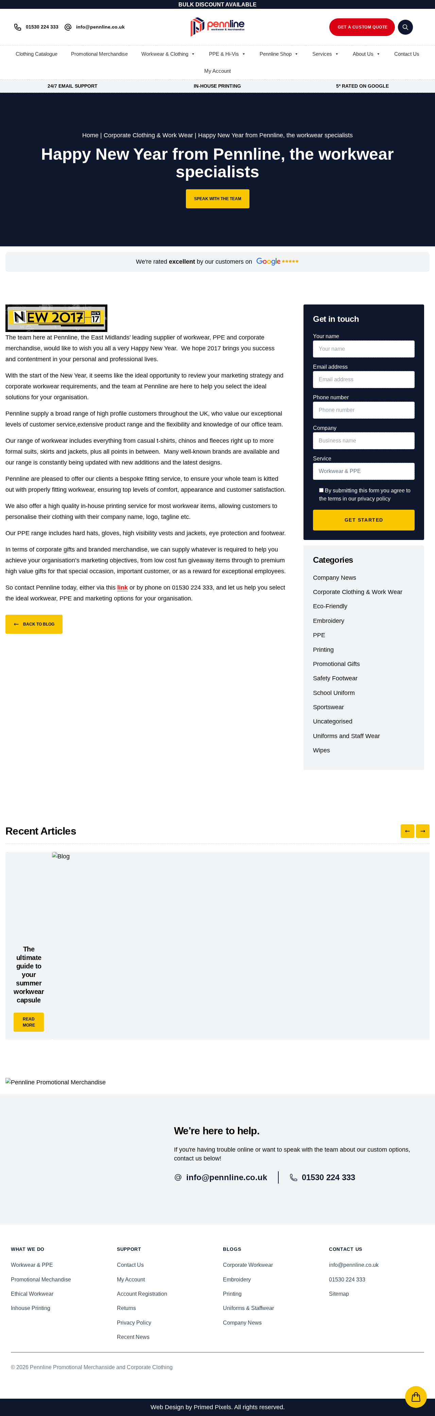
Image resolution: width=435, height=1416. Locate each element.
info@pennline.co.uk (354, 1265)
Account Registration (142, 1294)
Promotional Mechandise (41, 1279)
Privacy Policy (134, 1323)
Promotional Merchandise (99, 54)
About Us (363, 54)
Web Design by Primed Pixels (191, 1407)
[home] (217, 27)
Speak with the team (217, 198)
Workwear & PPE (32, 1265)
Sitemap (339, 1294)
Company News (334, 577)
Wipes (321, 750)
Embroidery (328, 620)
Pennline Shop (276, 54)
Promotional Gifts (336, 664)
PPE (319, 635)
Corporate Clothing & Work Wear (148, 135)
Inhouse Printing (30, 1308)
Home (90, 135)
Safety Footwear (335, 678)
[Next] (423, 831)
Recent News (133, 1337)
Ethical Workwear (32, 1294)
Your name (326, 336)
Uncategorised (332, 721)
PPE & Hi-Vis (224, 54)
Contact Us (406, 54)
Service (322, 458)
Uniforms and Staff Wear (346, 736)
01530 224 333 (347, 1279)
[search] (405, 27)
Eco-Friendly (330, 606)
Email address (330, 367)
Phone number (331, 397)
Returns (126, 1308)
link (122, 587)
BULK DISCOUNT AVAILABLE (217, 4)
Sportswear (328, 707)
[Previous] (407, 831)
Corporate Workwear (248, 1265)
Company (324, 428)
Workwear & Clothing (164, 54)
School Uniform (334, 692)
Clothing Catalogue (36, 54)
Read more (29, 1022)
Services (322, 54)
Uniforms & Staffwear (248, 1308)
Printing (323, 649)
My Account (217, 71)
